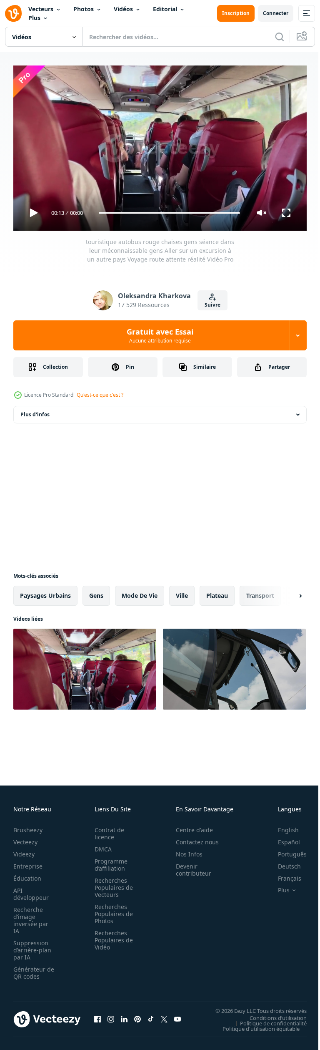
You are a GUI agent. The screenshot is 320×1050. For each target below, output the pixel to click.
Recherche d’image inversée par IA (30, 916)
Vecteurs (40, 9)
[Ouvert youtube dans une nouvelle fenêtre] (177, 1015)
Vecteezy (25, 838)
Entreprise (27, 862)
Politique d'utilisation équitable (254, 1025)
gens (96, 592)
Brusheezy (27, 826)
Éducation (27, 875)
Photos (83, 9)
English (282, 826)
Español (283, 838)
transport (260, 592)
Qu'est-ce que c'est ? (100, 394)
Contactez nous (192, 838)
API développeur (31, 890)
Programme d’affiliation (108, 861)
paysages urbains (45, 592)
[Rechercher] (280, 37)
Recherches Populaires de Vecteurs (111, 884)
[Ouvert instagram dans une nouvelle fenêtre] (111, 1015)
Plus (34, 18)
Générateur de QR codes (30, 969)
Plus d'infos (35, 411)
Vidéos (123, 9)
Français (283, 875)
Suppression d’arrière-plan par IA (32, 946)
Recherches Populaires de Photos (111, 910)
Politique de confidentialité (267, 1019)
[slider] (169, 213)
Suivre (212, 304)
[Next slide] (287, 592)
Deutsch (283, 862)
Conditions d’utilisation (271, 1014)
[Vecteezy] (13, 13)
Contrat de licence (107, 829)
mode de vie (140, 592)
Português (286, 850)
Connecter (275, 13)
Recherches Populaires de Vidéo (111, 936)
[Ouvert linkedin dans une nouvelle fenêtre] (124, 1015)
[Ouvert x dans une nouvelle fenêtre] (164, 1015)
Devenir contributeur (189, 866)
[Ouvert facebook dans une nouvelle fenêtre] (97, 1015)
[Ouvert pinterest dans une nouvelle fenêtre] (137, 1015)
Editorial (165, 9)
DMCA (100, 845)
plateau (217, 592)
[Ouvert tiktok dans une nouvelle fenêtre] (151, 1015)
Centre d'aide (189, 826)
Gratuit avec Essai (160, 335)
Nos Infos (184, 850)
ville (182, 592)
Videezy (24, 850)
